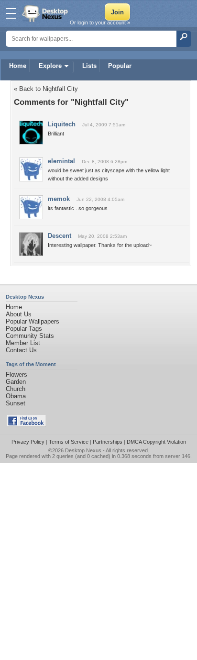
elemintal (61, 161)
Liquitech (62, 124)
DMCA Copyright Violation (156, 442)
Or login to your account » (100, 22)
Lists (89, 65)
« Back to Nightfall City (46, 88)
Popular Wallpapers (32, 321)
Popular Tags (24, 328)
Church (15, 388)
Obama (16, 396)
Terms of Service (68, 442)
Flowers (16, 374)
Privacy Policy (27, 442)
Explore (50, 65)
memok (59, 198)
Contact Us (21, 350)
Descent (59, 235)
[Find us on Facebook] (26, 424)
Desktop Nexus (83, 450)
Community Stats (30, 335)
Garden (16, 381)
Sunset (15, 403)
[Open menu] (11, 13)
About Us (19, 314)
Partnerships (107, 442)
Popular (119, 65)
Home (17, 65)
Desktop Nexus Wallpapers (46, 13)
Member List (23, 343)
